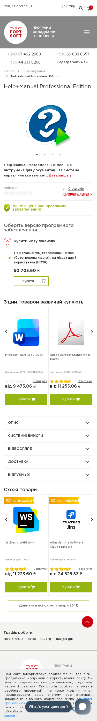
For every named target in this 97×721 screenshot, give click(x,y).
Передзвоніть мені (72, 62)
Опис (13, 422)
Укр (72, 6)
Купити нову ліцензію (34, 241)
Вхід (8, 6)
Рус (62, 6)
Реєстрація (23, 6)
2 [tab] (44, 154)
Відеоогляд (20, 448)
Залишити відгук (76, 194)
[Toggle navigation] (87, 32)
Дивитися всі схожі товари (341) (48, 605)
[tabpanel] (48, 125)
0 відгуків (76, 188)
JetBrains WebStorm (19, 543)
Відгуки (19, 474)
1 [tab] (37, 154)
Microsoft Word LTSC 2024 (24, 355)
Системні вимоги (25, 435)
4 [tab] (60, 154)
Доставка (18, 461)
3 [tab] (52, 154)
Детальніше (59, 175)
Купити (28, 281)
